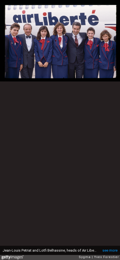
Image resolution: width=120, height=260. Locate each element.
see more (109, 250)
